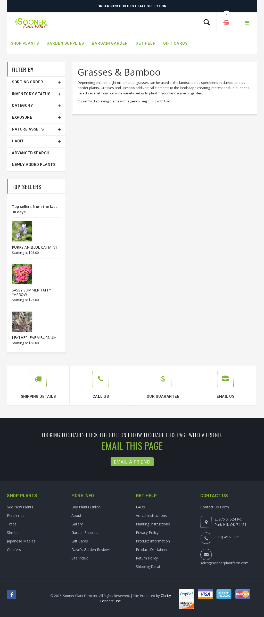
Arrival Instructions (151, 515)
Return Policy (147, 558)
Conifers (14, 549)
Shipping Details (149, 566)
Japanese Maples (21, 541)
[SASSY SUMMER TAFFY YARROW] (19, 274)
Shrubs (12, 532)
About (76, 515)
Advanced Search (31, 153)
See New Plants (20, 507)
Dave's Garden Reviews (91, 549)
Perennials (15, 515)
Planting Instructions (153, 524)
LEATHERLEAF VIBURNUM (34, 337)
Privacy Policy (147, 532)
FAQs (140, 507)
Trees (11, 524)
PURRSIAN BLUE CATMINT (34, 247)
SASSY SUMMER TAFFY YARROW (31, 292)
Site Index (79, 558)
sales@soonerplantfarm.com (224, 563)
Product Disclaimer (152, 549)
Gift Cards (79, 541)
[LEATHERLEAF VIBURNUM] (19, 321)
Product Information (153, 541)
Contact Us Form (214, 507)
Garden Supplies (84, 532)
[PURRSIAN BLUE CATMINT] (19, 231)
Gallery (77, 524)
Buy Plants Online (86, 507)
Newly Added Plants (33, 165)
